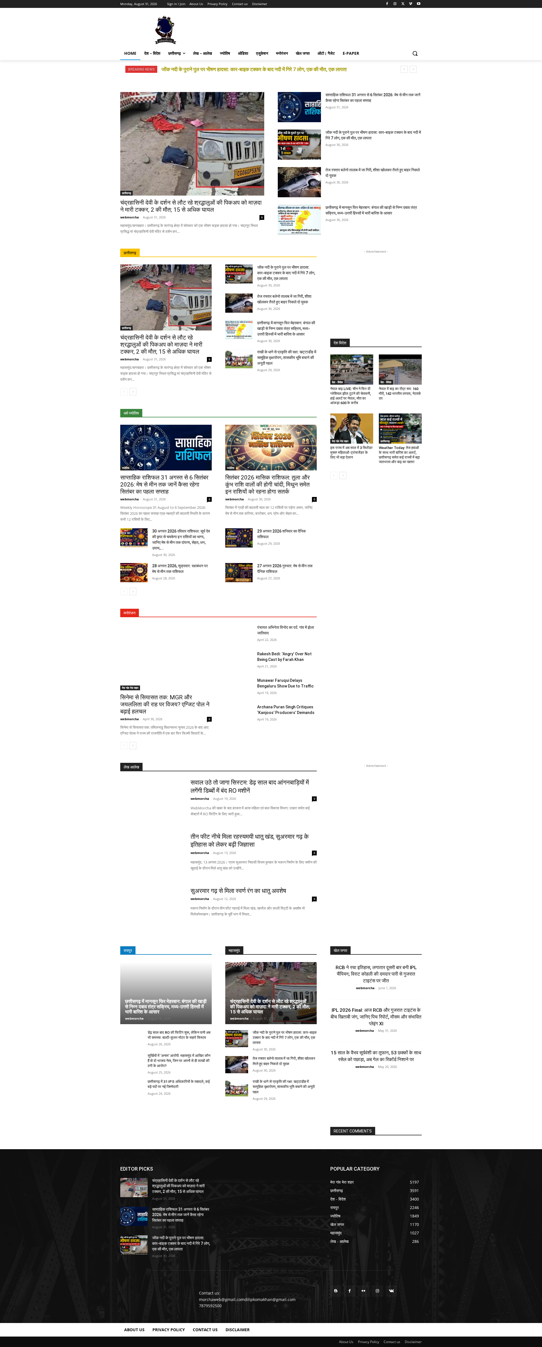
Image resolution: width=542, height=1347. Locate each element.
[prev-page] (123, 391)
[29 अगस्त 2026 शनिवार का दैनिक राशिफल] (239, 537)
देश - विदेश (337, 382)
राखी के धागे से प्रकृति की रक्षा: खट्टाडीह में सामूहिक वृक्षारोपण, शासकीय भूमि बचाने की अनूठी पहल (286, 357)
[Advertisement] (313, 29)
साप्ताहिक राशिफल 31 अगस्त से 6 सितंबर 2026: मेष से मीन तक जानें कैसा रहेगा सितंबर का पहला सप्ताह (164, 484)
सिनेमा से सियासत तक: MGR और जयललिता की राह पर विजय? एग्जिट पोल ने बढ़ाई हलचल (164, 704)
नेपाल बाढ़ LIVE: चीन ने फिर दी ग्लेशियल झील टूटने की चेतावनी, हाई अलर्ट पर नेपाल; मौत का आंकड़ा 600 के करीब (350, 396)
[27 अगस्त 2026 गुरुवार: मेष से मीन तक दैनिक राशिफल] (239, 572)
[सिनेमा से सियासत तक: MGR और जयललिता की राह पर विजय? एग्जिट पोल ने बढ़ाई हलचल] (166, 657)
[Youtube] (418, 4)
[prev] (404, 69)
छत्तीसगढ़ (126, 193)
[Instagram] (395, 4)
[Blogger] (335, 1290)
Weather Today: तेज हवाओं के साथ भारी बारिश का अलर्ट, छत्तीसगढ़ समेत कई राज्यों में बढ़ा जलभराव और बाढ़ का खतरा (399, 455)
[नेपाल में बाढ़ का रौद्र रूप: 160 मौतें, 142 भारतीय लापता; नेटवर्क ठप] (400, 369)
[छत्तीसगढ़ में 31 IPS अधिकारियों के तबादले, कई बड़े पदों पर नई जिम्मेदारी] (131, 1087)
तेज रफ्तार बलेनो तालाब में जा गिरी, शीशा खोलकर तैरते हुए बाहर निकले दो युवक (230, 69)
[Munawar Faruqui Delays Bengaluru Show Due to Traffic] (239, 687)
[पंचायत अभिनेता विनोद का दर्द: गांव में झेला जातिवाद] (239, 634)
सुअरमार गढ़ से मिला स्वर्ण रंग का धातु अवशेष (238, 890)
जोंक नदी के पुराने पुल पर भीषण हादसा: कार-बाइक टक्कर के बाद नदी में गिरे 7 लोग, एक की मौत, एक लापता (286, 273)
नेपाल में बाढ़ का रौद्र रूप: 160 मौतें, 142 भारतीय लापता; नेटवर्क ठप (400, 393)
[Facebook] (387, 4)
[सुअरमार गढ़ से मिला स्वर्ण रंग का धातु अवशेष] (151, 909)
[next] (413, 69)
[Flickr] (363, 1290)
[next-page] (132, 391)
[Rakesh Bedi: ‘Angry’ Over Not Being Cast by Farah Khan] (239, 660)
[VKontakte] (391, 1290)
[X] (403, 4)
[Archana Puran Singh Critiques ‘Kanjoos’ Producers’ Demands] (239, 713)
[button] (415, 53)
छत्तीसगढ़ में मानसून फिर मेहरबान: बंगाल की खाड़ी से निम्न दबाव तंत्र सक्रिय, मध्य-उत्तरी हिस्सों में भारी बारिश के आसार (286, 328)
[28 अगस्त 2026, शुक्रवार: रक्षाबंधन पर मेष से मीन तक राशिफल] (134, 572)
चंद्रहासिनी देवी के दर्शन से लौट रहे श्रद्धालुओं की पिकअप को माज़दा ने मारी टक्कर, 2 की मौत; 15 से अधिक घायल (191, 206)
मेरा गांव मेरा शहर (130, 688)
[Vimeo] (410, 4)
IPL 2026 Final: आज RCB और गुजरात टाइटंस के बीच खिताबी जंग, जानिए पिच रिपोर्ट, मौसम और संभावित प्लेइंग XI (376, 1016)
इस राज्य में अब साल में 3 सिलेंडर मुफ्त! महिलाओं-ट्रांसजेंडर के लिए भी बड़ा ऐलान (351, 452)
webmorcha (129, 217)
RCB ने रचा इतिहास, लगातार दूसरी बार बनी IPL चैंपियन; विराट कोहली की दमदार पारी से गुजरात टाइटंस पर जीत (376, 974)
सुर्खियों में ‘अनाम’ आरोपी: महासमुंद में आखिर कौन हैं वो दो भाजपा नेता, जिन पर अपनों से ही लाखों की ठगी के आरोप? (179, 1060)
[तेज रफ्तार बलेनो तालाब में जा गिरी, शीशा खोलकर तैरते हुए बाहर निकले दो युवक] (299, 182)
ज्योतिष (125, 468)
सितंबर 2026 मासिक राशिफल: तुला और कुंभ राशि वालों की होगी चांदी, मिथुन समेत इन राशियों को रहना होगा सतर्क (267, 484)
